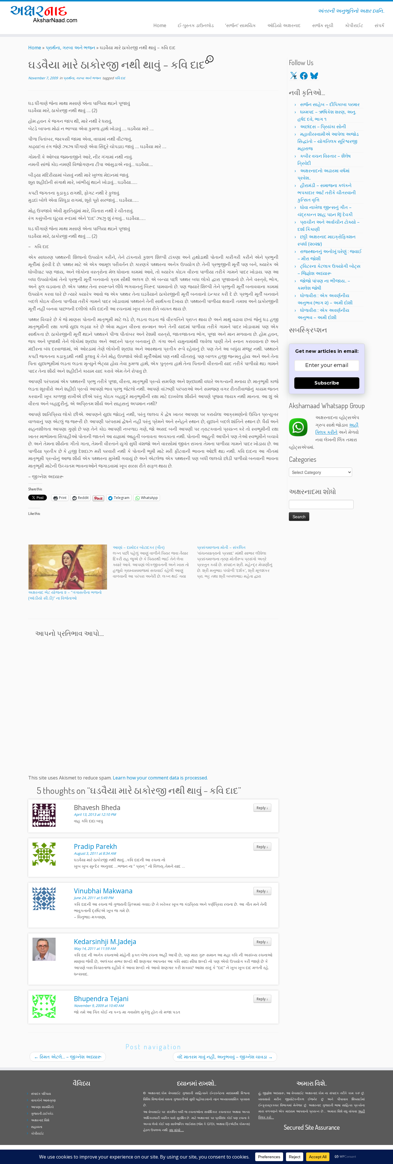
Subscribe (326, 383)
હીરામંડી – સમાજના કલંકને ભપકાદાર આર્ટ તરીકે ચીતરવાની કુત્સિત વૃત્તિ (326, 192)
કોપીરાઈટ (354, 25)
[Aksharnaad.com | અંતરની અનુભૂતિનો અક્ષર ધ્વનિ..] (45, 13)
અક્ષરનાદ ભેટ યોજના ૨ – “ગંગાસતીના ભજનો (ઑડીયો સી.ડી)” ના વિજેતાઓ (65, 595)
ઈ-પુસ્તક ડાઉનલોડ (196, 25)
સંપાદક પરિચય (41, 1093)
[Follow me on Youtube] (119, 12)
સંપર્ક (379, 25)
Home (159, 25)
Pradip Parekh (95, 846)
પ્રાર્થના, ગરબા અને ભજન (70, 47)
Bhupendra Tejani (101, 998)
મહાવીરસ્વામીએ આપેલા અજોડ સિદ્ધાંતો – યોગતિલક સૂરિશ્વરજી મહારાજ (328, 141)
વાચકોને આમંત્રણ (43, 1100)
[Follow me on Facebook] (112, 12)
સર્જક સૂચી (322, 25)
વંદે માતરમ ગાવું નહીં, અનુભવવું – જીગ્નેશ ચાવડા (225, 1057)
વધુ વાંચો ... (176, 1130)
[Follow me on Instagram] (116, 12)
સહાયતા (36, 1127)
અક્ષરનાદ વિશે (40, 1120)
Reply (262, 807)
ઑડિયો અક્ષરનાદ (284, 25)
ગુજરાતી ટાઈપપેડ (42, 1113)
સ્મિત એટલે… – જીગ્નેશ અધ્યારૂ (68, 1057)
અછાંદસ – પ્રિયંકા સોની (323, 126)
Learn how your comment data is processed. (160, 778)
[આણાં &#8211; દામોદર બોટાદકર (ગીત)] (155, 562)
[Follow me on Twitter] (108, 12)
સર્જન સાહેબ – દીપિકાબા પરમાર (330, 104)
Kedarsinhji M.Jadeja (105, 941)
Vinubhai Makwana (103, 890)
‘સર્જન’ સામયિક (240, 25)
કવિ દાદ (120, 78)
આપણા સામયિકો (42, 1107)
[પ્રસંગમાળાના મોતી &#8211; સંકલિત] (239, 562)
